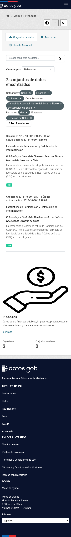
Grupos (18, 15)
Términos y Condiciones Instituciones (22, 467)
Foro (4, 416)
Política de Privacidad (13, 452)
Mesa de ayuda (10, 488)
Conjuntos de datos (23, 37)
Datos (5, 401)
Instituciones (9, 393)
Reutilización (9, 408)
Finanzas (30, 15)
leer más (7, 332)
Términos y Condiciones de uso (19, 459)
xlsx (9, 185)
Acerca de (50, 37)
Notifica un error (10, 444)
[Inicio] (8, 15)
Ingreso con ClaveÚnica (14, 475)
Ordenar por (13, 69)
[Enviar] (60, 58)
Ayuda (5, 424)
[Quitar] (29, 93)
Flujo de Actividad (22, 45)
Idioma (6, 514)
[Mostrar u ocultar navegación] (66, 4)
